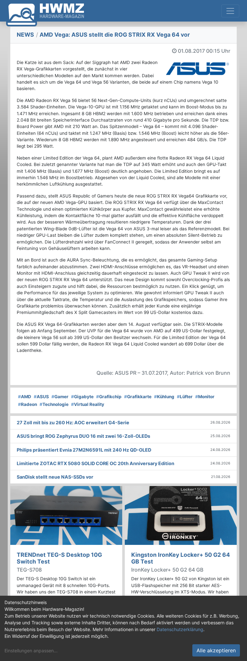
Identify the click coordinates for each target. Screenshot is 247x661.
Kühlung (164, 396)
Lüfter (185, 396)
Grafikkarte (137, 396)
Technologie (54, 404)
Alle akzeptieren (216, 650)
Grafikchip (109, 396)
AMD (24, 396)
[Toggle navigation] (230, 11)
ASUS (41, 396)
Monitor (205, 396)
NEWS (25, 34)
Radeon (27, 404)
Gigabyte (82, 396)
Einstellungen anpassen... (31, 650)
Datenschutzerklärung (180, 629)
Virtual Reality (87, 404)
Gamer (60, 396)
